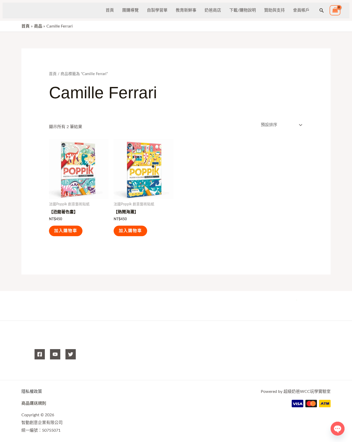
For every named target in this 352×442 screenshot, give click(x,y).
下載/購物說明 (242, 10)
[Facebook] (40, 354)
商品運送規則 (33, 403)
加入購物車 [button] (65, 231)
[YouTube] (55, 354)
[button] (321, 10)
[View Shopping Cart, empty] (335, 10)
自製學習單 (157, 10)
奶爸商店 (213, 10)
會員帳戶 (301, 10)
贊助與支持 (274, 10)
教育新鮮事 (186, 10)
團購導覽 (130, 10)
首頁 (110, 10)
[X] (70, 354)
